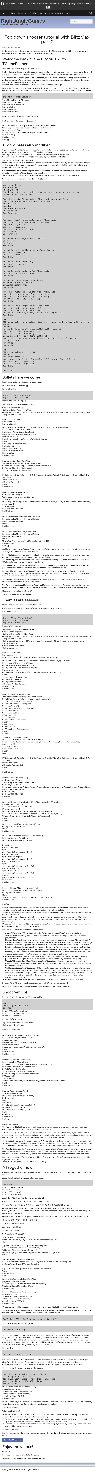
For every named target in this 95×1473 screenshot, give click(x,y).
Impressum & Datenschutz (61, 13)
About (43, 13)
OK (48, 7)
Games (22, 13)
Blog (13, 13)
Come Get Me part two (13, 1440)
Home (4, 13)
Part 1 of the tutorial (11, 47)
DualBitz (33, 13)
